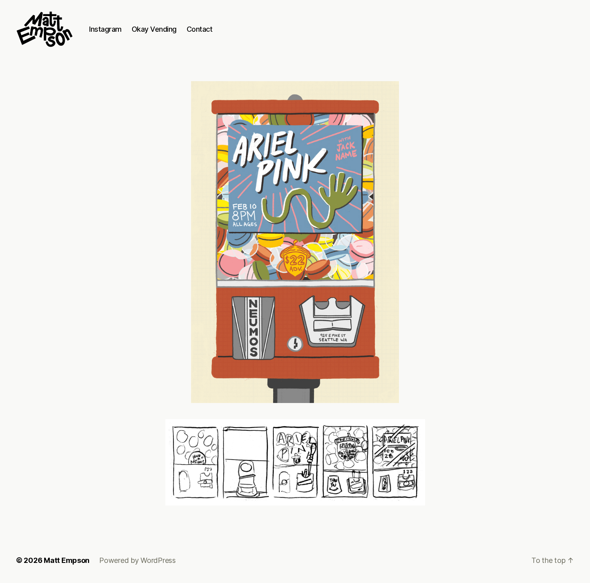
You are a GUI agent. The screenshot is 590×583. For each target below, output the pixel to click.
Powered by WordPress (137, 560)
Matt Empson (67, 560)
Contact (200, 29)
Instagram (105, 29)
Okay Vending (154, 29)
